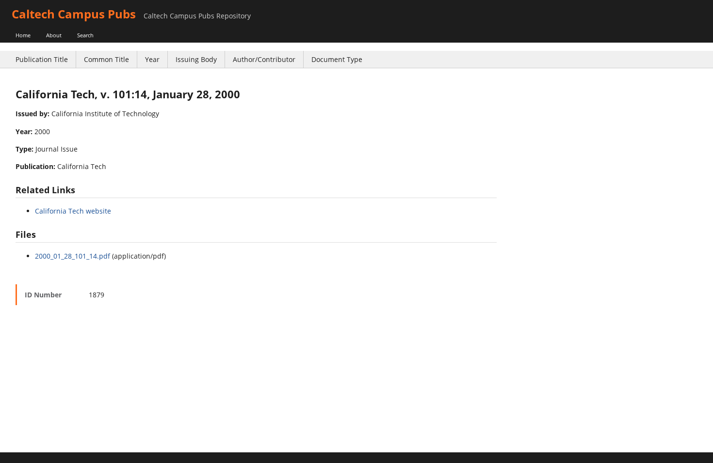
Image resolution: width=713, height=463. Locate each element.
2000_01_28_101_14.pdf (72, 256)
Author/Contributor (264, 59)
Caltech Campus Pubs (74, 14)
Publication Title (42, 59)
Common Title (106, 59)
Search (85, 35)
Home (23, 35)
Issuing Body (196, 59)
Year (152, 59)
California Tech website (73, 211)
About (54, 35)
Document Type (336, 59)
